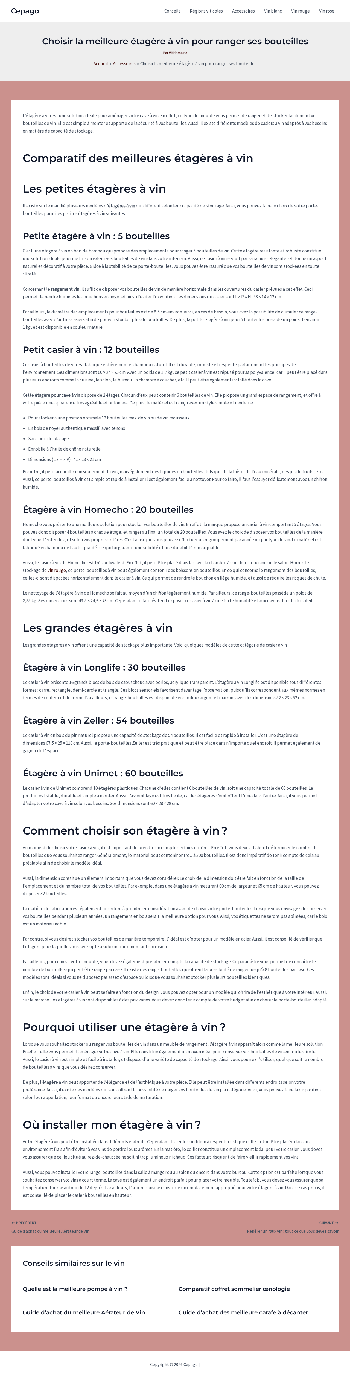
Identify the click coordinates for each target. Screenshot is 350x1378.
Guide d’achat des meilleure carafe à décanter (243, 1312)
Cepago (25, 11)
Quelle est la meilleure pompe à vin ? (75, 1289)
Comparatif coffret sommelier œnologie (234, 1289)
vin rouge (57, 570)
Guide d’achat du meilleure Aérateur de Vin (84, 1312)
